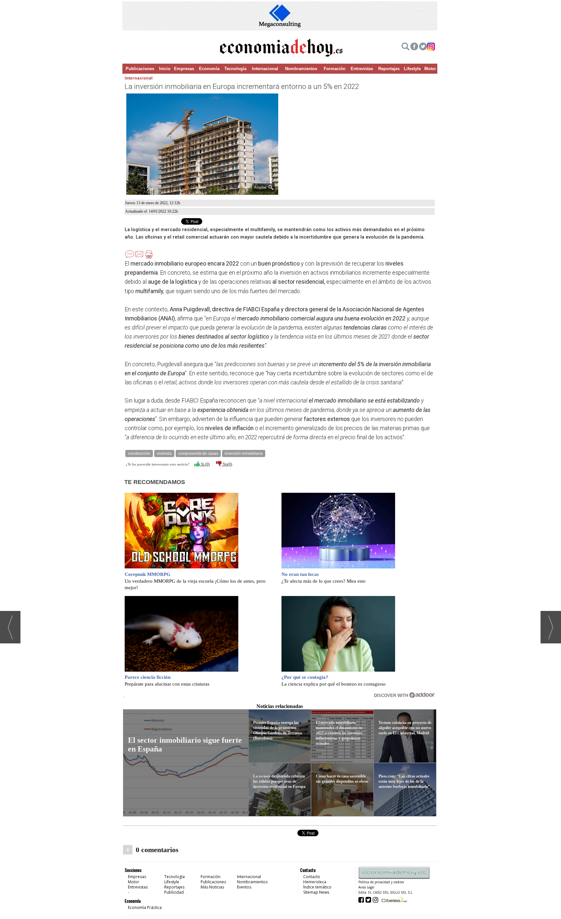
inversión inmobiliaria (244, 453)
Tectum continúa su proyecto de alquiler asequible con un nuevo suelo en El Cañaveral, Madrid (405, 727)
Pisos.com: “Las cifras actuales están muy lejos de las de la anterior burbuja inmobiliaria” (404, 781)
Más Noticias (212, 887)
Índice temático (317, 887)
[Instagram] (431, 47)
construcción (139, 453)
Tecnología (235, 68)
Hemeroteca (314, 882)
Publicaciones (140, 68)
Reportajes (389, 68)
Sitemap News (316, 892)
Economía (209, 68)
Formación (334, 68)
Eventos (244, 887)
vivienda (164, 453)
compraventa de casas (198, 453)
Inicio (164, 68)
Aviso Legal (366, 887)
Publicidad (174, 892)
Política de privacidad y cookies (381, 882)
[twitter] (423, 47)
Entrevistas (362, 68)
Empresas (184, 68)
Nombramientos (301, 68)
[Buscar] (405, 47)
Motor (430, 68)
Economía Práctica (145, 907)
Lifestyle (412, 68)
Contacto (311, 876)
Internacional (265, 68)
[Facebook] (414, 47)
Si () (205, 464)
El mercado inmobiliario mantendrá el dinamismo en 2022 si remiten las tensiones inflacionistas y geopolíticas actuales (339, 733)
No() (227, 464)
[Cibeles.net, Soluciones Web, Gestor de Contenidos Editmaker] (393, 899)
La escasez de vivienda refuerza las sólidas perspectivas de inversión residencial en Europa (279, 781)
